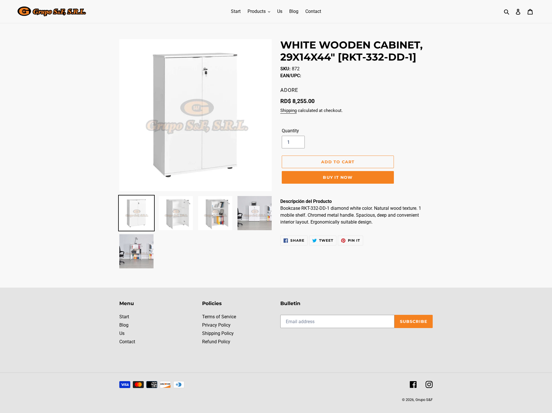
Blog (124, 325)
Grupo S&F (424, 400)
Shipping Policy (218, 333)
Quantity (290, 130)
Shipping (288, 110)
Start (124, 316)
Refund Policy (216, 341)
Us (121, 333)
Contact (127, 341)
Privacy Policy (216, 325)
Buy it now (337, 177)
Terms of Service (219, 316)
